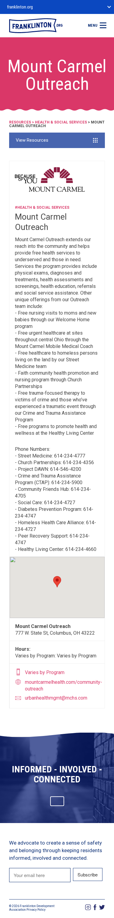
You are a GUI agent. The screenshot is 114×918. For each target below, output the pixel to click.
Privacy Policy (36, 909)
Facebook (95, 907)
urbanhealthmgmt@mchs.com (56, 698)
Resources (20, 122)
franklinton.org (20, 7)
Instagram (88, 907)
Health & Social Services (61, 122)
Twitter (102, 907)
